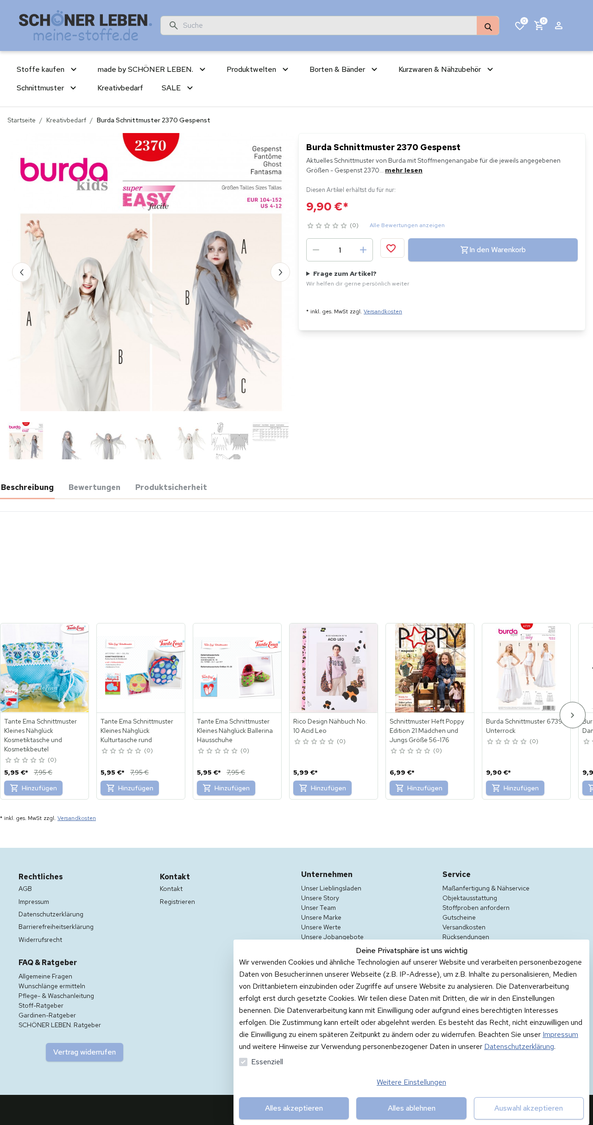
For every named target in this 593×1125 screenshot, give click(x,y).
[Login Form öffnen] (558, 25)
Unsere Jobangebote (332, 937)
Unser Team (318, 907)
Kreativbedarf (66, 120)
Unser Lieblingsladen (331, 888)
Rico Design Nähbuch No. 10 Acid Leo (330, 726)
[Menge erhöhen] (363, 250)
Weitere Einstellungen (411, 1082)
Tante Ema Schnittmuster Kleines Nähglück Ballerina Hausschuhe (235, 730)
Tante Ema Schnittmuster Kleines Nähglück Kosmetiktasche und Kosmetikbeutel (40, 735)
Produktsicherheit (171, 487)
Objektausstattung (469, 898)
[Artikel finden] (487, 26)
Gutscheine (459, 917)
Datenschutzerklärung (519, 1046)
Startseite (21, 120)
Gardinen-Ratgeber (47, 1015)
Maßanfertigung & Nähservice (486, 888)
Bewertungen (94, 487)
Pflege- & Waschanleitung (56, 996)
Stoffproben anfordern (476, 907)
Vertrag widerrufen (84, 1052)
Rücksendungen (465, 937)
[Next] (573, 715)
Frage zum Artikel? (358, 278)
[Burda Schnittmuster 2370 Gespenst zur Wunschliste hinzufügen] (392, 248)
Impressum (560, 1034)
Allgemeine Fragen (45, 976)
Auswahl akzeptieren (528, 1108)
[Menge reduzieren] (316, 250)
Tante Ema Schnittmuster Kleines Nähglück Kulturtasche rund (137, 730)
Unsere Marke (321, 917)
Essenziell (267, 1062)
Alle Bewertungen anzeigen (407, 225)
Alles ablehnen (411, 1108)
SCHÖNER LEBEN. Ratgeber (60, 1025)
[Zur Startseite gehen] (86, 25)
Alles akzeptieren (294, 1108)
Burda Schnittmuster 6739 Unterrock (524, 726)
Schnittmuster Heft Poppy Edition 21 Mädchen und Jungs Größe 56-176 (427, 730)
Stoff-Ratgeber (41, 1005)
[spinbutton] (339, 250)
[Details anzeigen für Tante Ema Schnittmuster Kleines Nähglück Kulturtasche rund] (141, 667)
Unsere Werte (321, 927)
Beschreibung (27, 487)
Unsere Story (320, 898)
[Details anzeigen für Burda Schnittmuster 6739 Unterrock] (526, 667)
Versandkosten (383, 311)
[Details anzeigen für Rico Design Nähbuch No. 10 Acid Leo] (334, 667)
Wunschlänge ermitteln (52, 986)
